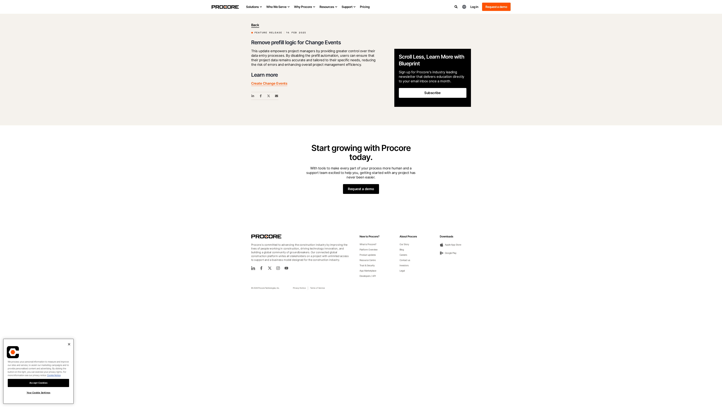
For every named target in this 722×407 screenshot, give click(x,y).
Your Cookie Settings (38, 392)
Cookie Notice (54, 375)
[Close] (69, 344)
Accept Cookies (38, 382)
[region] (38, 371)
